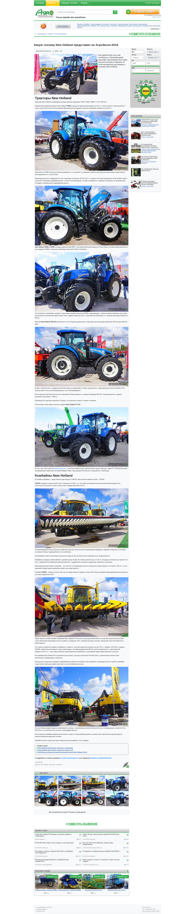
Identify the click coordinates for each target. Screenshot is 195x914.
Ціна (133, 68)
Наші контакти (146, 907)
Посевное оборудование (148, 126)
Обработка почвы (153, 124)
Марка (134, 49)
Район (149, 55)
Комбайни (42, 839)
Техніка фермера (60, 34)
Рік (133, 60)
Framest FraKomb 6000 (153, 149)
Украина (37, 764)
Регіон (134, 55)
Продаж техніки (69, 3)
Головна (40, 3)
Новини (51, 3)
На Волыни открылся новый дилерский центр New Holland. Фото (62, 752)
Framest (143, 149)
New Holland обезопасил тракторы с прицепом (55, 748)
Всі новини (63, 26)
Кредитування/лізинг (95, 847)
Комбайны (59, 764)
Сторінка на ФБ (40, 911)
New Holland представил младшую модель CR (55, 750)
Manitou (143, 137)
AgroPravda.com (60, 468)
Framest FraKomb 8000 (148, 150)
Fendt (147, 161)
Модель (150, 49)
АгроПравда (41, 34)
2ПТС (142, 161)
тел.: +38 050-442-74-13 (149, 909)
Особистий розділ (152, 3)
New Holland (44, 764)
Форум (84, 3)
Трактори (92, 839)
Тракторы (52, 764)
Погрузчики (150, 137)
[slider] (133, 66)
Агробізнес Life (93, 864)
